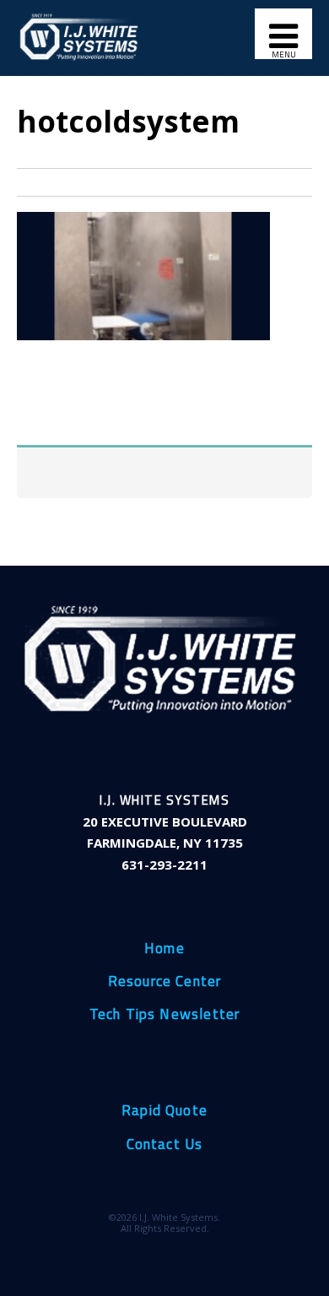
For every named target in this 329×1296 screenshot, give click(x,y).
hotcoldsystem (128, 120)
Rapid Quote (164, 1111)
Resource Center (165, 982)
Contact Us (165, 1145)
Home (164, 949)
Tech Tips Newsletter (164, 1015)
